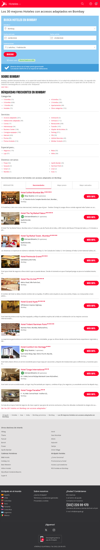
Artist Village (55, 450)
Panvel (3, 439)
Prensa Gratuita (9, 141)
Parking (53, 132)
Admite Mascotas (57, 138)
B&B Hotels (5, 457)
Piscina (6, 138)
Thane (3, 435)
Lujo (5, 153)
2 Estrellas (54, 102)
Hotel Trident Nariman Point (34, 324)
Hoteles (14, 415)
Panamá (7, 506)
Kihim (53, 439)
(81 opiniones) (42, 217)
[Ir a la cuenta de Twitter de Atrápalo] (46, 530)
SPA (52, 135)
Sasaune (7, 166)
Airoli (53, 431)
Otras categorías (57, 108)
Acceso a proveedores (59, 465)
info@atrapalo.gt (77, 511)
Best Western (6, 465)
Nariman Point (56, 166)
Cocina (6, 124)
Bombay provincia (39, 415)
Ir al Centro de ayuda (73, 498)
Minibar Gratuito (56, 141)
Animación (54, 118)
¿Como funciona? (57, 457)
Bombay (52, 415)
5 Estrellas (7, 99)
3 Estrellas (7, 102)
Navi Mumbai (56, 435)
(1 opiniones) (39, 350)
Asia (21, 415)
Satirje (53, 446)
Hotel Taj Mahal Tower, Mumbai (35, 236)
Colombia (7, 501)
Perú (6, 504)
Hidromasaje (8, 126)
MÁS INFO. (91, 196)
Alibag (3, 431)
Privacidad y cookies (41, 501)
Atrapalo (5, 415)
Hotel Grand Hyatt (29, 302)
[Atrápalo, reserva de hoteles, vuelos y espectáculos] (4, 4)
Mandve (6, 172)
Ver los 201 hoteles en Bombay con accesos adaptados (23, 408)
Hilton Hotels (6, 468)
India (28, 415)
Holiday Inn (5, 461)
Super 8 (4, 475)
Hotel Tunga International (32, 369)
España (7, 495)
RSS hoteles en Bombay (59, 468)
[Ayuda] (90, 3)
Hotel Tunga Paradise (30, 390)
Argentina (7, 512)
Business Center (9, 129)
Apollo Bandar (56, 163)
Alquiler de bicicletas (58, 129)
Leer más (4, 87)
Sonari (6, 169)
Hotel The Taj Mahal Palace (33, 213)
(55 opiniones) (42, 239)
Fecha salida (54, 34)
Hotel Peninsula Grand (31, 256)
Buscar (10, 54)
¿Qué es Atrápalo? (40, 495)
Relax (53, 151)
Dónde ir (7, 25)
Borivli (3, 442)
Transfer (54, 126)
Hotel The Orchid (28, 279)
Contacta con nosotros (74, 501)
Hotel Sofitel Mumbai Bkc (32, 192)
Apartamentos (56, 105)
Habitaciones (9, 43)
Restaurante (55, 124)
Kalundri (54, 442)
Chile (6, 498)
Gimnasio (54, 121)
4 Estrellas (54, 99)
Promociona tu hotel (58, 461)
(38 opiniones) (42, 373)
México (7, 515)
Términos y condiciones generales (46, 498)
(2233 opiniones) (40, 196)
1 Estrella (7, 105)
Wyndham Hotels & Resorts (11, 472)
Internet (6, 135)
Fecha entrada (9, 34)
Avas (53, 172)
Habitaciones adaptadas (12, 121)
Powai (6, 163)
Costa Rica (8, 509)
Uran (53, 169)
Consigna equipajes (10, 132)
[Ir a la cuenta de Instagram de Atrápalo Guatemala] (54, 530)
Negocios (7, 151)
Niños (53, 153)
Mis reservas (70, 495)
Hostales (7, 108)
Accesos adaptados (10, 118)
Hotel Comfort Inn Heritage (33, 347)
